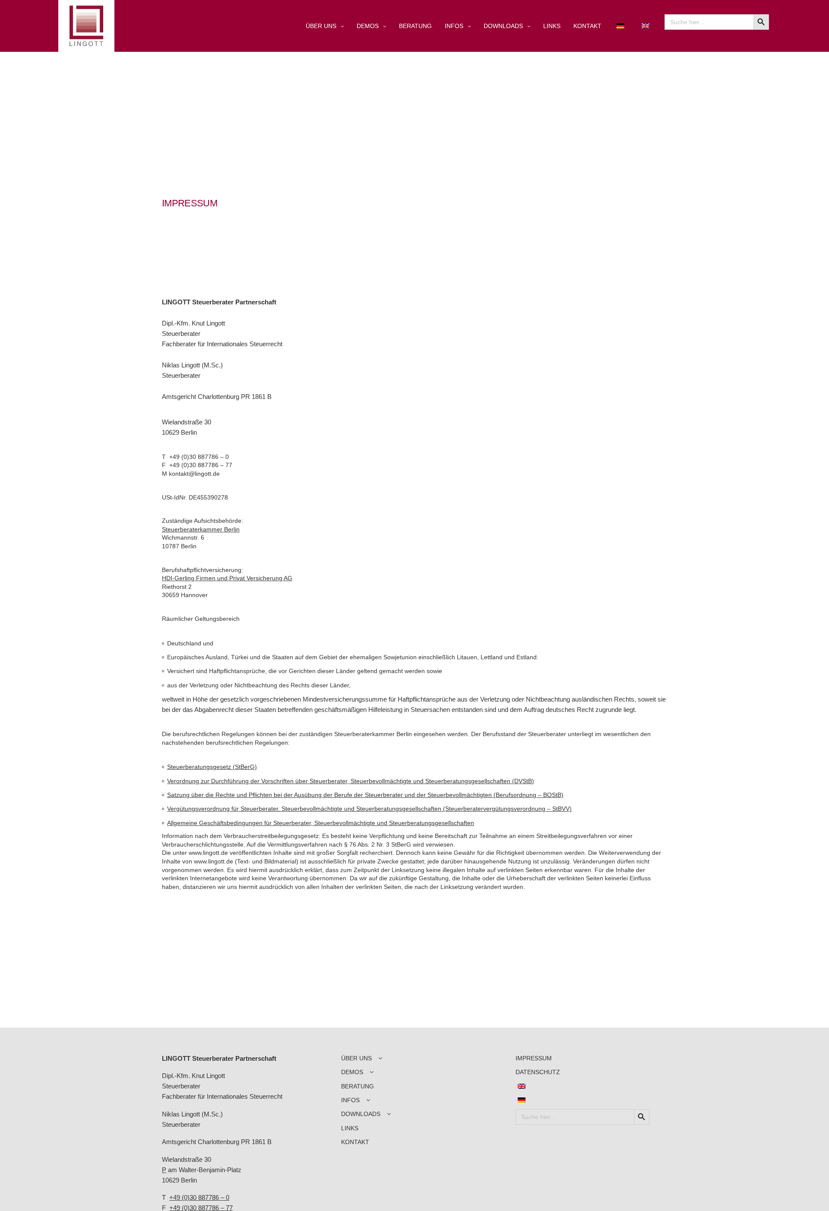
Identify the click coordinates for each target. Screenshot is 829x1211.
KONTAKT (587, 25)
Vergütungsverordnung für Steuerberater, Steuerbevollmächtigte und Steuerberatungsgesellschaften (305, 808)
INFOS (454, 25)
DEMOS (368, 25)
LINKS (551, 25)
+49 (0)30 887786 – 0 (199, 456)
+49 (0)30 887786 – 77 (200, 465)
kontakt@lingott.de (194, 473)
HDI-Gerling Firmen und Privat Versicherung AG (227, 578)
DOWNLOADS (503, 25)
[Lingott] (86, 26)
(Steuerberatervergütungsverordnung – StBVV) (507, 808)
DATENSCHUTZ (538, 1072)
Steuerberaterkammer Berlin (201, 529)
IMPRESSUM (534, 1058)
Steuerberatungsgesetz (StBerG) (212, 766)
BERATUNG (415, 25)
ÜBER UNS (321, 25)
